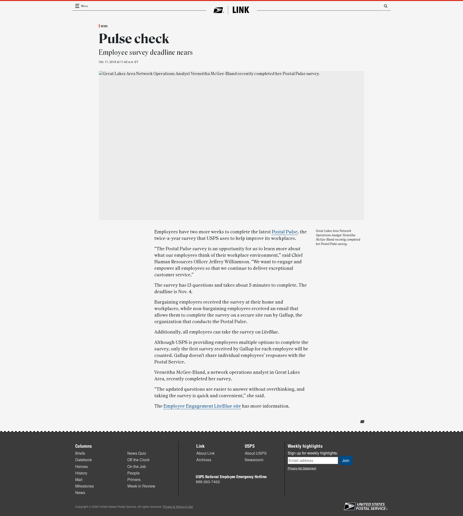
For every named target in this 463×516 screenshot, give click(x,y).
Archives (203, 459)
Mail (78, 479)
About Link (205, 453)
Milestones (84, 486)
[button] (384, 6)
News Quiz (136, 453)
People (133, 473)
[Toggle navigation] (77, 6)
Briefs (80, 453)
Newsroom (254, 459)
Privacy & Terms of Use (178, 506)
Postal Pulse (285, 232)
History (81, 473)
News (104, 26)
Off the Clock (138, 459)
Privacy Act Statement (302, 468)
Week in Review (141, 486)
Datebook (83, 459)
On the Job (136, 466)
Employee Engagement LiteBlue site (202, 406)
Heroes (81, 466)
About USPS (256, 453)
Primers (134, 479)
